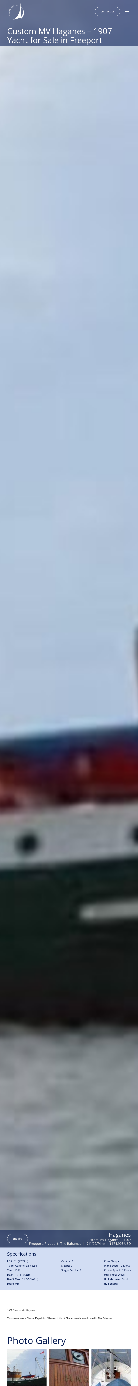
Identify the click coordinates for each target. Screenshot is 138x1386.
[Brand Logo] (16, 12)
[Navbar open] (127, 11)
